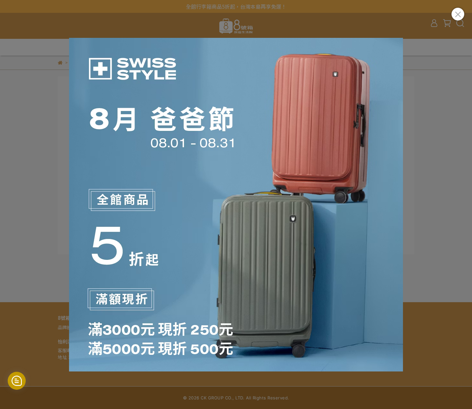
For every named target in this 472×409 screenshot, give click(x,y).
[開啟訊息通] (17, 381)
